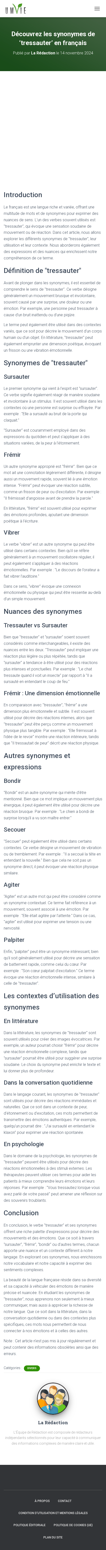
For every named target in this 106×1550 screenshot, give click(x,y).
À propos (42, 1501)
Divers (31, 1368)
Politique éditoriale (30, 1525)
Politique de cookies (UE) (73, 1525)
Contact (64, 1501)
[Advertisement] (53, 126)
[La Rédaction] (53, 1398)
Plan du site (53, 1537)
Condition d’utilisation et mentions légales (53, 1513)
